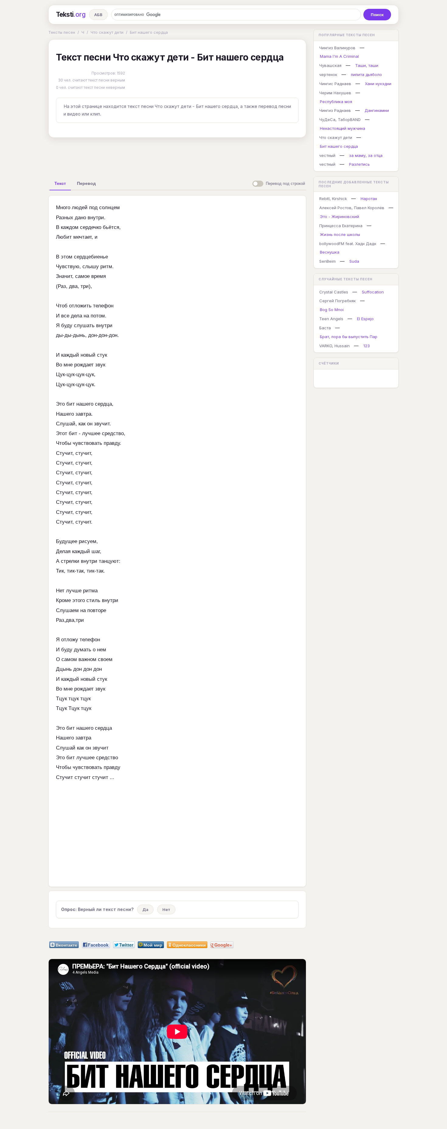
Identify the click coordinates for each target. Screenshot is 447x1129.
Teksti (70, 14)
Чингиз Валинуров (337, 47)
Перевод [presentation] (86, 183)
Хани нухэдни (378, 83)
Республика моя (336, 101)
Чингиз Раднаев (335, 110)
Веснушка (329, 252)
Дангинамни (377, 110)
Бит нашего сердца (149, 32)
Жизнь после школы (340, 234)
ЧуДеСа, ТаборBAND (340, 119)
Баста (325, 327)
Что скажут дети (107, 32)
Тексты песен (61, 32)
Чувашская (330, 65)
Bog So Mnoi (332, 309)
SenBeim (327, 261)
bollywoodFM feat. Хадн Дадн (347, 243)
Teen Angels (331, 318)
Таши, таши (366, 65)
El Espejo (365, 318)
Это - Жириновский (339, 216)
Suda (354, 261)
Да (145, 909)
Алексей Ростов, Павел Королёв (351, 207)
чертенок (328, 74)
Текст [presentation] (60, 183)
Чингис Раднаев (335, 83)
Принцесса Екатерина (340, 225)
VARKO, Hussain (334, 345)
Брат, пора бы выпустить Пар (348, 336)
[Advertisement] (177, 156)
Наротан (369, 198)
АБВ (98, 14)
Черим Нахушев (335, 92)
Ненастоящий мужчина (342, 128)
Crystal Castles (333, 291)
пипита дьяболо (366, 74)
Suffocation (373, 291)
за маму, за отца (366, 155)
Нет (166, 909)
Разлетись (359, 164)
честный (327, 155)
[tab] (60, 183)
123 (366, 345)
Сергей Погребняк (337, 300)
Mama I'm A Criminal (339, 56)
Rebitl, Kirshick (333, 198)
